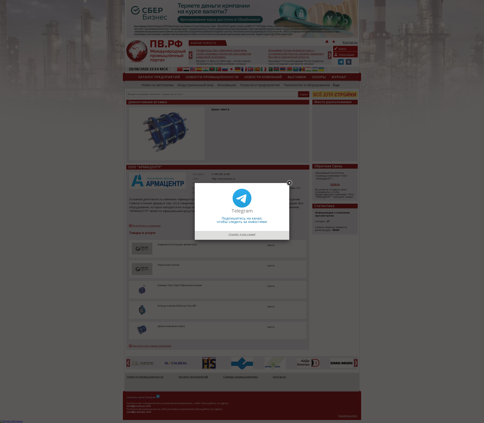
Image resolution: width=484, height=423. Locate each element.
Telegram (242, 210)
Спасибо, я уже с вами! (242, 234)
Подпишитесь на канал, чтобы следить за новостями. (242, 220)
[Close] (289, 183)
